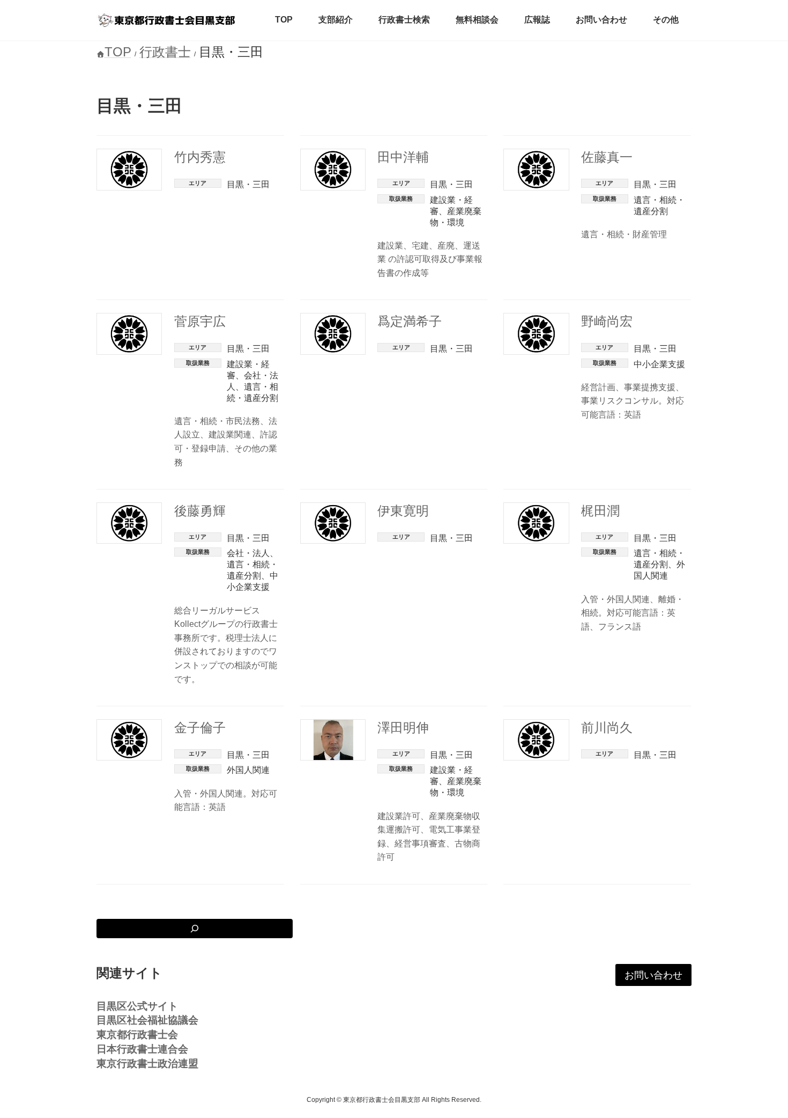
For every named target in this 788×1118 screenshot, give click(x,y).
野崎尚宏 (607, 321)
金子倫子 (200, 727)
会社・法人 (248, 553)
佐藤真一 (607, 157)
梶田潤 (600, 510)
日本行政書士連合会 (142, 1049)
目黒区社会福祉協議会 (147, 1020)
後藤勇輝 (200, 510)
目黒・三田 (248, 184)
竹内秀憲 (200, 157)
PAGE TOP (760, 1074)
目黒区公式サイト (137, 1005)
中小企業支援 (659, 364)
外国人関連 (248, 769)
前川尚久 (607, 727)
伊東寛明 (403, 510)
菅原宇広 (200, 321)
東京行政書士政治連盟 (147, 1063)
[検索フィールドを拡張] (194, 928)
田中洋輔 (403, 157)
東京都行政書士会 (137, 1034)
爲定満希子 (409, 321)
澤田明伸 (403, 727)
